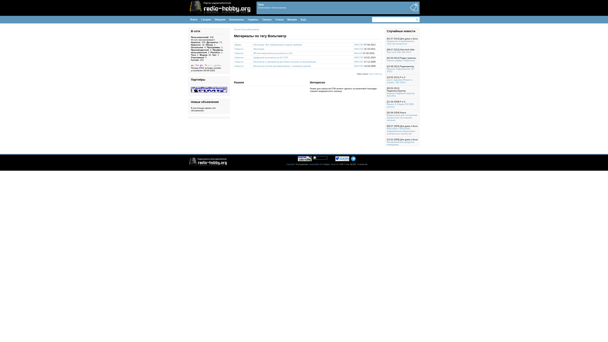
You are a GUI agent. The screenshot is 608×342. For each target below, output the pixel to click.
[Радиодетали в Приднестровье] (209, 88)
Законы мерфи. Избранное (401, 60)
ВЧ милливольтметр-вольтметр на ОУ (273, 53)
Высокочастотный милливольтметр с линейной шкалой (282, 66)
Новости (239, 49)
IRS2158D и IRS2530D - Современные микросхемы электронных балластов (401, 131)
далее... (218, 65)
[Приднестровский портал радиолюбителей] (305, 158)
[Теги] (414, 10)
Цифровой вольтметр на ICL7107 (271, 57)
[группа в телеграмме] (353, 158)
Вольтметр (253, 29)
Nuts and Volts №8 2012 (399, 52)
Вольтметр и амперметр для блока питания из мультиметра (285, 61)
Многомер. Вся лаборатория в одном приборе (278, 44)
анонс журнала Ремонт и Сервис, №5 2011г (400, 81)
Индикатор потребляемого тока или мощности (400, 42)
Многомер (259, 49)
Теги (236, 29)
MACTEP (359, 44)
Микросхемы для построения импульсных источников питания (402, 117)
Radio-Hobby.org (375, 74)
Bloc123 (358, 53)
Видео (238, 44)
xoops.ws (335, 164)
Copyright (290, 164)
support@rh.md (316, 164)
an (192, 65)
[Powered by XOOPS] (342, 158)
